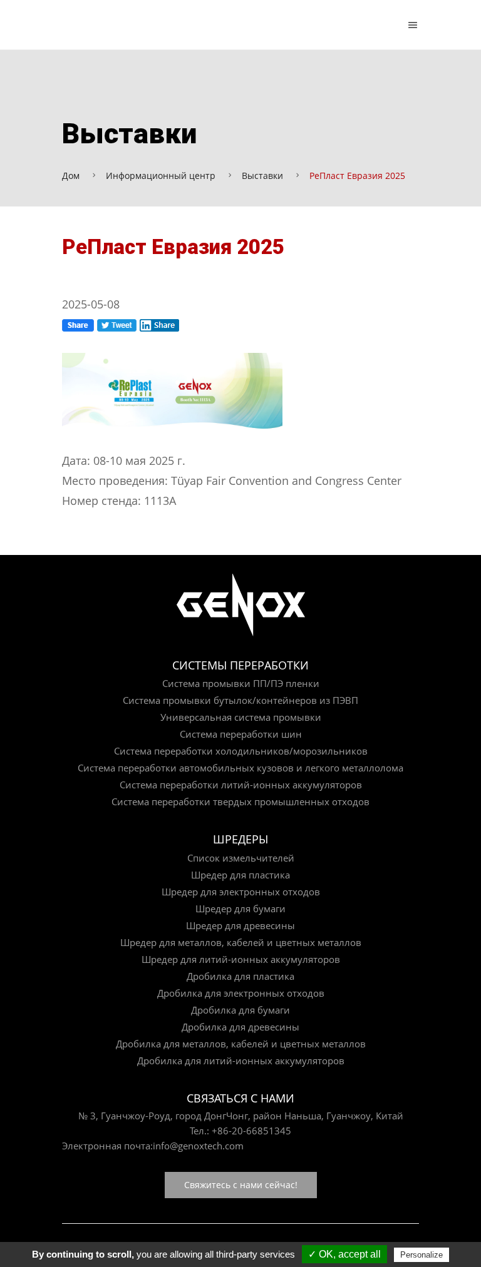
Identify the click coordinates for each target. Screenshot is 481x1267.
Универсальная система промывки (240, 717)
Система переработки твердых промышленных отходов (240, 801)
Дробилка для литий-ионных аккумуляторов (240, 1060)
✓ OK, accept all (344, 1254)
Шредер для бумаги (240, 908)
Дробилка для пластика (240, 976)
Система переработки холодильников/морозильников (241, 751)
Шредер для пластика (240, 874)
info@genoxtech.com (198, 1145)
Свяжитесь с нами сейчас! (240, 1185)
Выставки (262, 175)
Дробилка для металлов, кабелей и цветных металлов (241, 1043)
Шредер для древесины (240, 925)
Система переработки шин (241, 734)
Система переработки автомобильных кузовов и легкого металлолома (240, 767)
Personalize (421, 1254)
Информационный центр (160, 175)
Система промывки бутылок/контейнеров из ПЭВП (240, 700)
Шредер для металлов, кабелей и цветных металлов (240, 942)
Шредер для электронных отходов (241, 891)
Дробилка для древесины (240, 1026)
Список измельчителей (240, 858)
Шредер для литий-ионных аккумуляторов (241, 959)
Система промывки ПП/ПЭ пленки (240, 683)
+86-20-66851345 (251, 1130)
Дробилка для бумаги (240, 1010)
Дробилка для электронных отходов (240, 993)
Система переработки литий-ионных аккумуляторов (241, 784)
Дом (71, 175)
